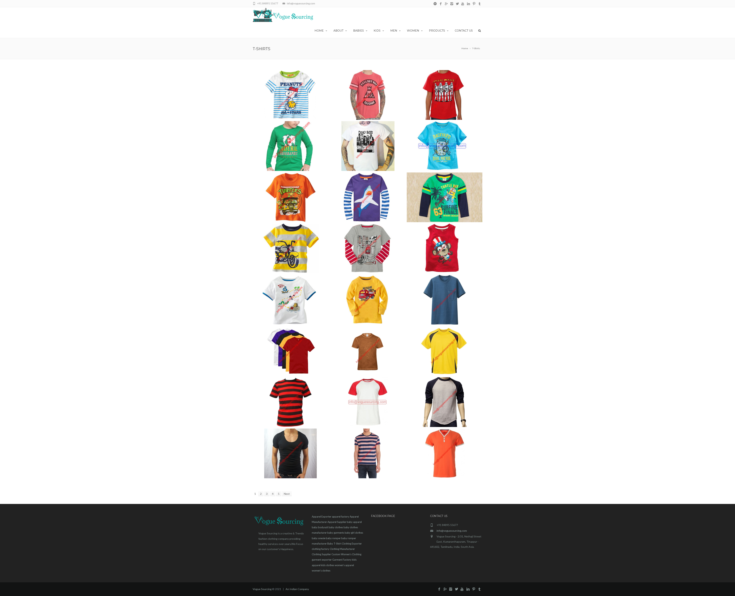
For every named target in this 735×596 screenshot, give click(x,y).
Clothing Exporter (352, 543)
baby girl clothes (354, 532)
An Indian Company (297, 589)
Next (287, 493)
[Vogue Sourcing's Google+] (446, 4)
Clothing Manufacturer (342, 548)
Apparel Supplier (336, 521)
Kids (377, 30)
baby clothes (336, 527)
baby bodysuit (320, 527)
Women (413, 30)
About (338, 30)
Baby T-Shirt (334, 543)
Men (393, 30)
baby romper (333, 538)
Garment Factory (341, 559)
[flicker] (435, 4)
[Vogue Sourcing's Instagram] (452, 4)
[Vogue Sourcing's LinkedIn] (468, 4)
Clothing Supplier (321, 554)
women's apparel (344, 565)
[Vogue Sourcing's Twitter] (457, 4)
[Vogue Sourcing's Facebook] (440, 4)
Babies (358, 30)
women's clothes (321, 570)
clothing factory (320, 548)
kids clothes (327, 565)
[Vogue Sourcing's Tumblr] (479, 4)
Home (319, 30)
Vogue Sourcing (262, 589)
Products (437, 30)
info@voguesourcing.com (452, 530)
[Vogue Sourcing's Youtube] (463, 4)
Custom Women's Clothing (346, 554)
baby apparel (354, 521)
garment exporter (322, 559)
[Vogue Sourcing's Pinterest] (474, 4)
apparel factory (340, 516)
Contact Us (464, 30)
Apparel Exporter (321, 516)
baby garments (335, 532)
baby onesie (318, 538)
